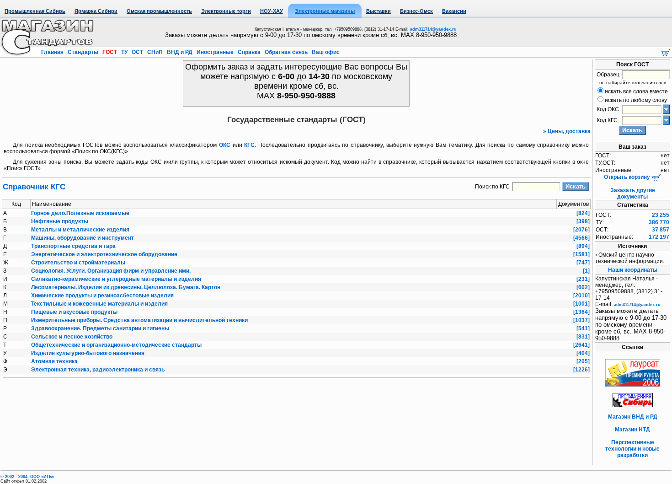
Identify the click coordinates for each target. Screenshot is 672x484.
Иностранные (215, 52)
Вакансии (454, 11)
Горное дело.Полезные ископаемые (80, 213)
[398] (583, 221)
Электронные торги (226, 11)
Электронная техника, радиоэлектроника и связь (98, 369)
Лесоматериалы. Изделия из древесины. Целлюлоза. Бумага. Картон (125, 287)
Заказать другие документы (632, 193)
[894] (583, 246)
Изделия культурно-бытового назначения (87, 353)
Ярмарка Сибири (96, 11)
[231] (583, 279)
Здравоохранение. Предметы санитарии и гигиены (100, 328)
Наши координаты (632, 270)
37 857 (660, 229)
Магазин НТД (632, 429)
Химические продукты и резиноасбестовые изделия (102, 295)
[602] (583, 287)
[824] (583, 213)
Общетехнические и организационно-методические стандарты (116, 345)
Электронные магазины (325, 11)
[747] (583, 262)
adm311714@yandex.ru (433, 29)
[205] (583, 361)
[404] (583, 353)
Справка (249, 52)
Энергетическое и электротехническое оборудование (104, 254)
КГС (249, 145)
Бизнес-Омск (416, 11)
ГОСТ (109, 52)
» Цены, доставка (567, 131)
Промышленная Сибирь (35, 11)
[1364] (581, 312)
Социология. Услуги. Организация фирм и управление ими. (111, 271)
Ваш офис (325, 52)
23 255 (660, 215)
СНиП (155, 52)
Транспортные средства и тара (73, 246)
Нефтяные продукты (59, 221)
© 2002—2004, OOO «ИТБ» (27, 476)
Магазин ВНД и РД (632, 417)
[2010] (581, 295)
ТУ (124, 52)
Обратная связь (286, 52)
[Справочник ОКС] (666, 109)
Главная (53, 52)
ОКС (224, 145)
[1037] (581, 320)
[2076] (581, 229)
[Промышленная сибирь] (633, 405)
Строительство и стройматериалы (78, 262)
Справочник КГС (34, 186)
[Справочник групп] (666, 120)
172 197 (659, 237)
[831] (583, 336)
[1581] (581, 254)
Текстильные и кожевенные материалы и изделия (99, 304)
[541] (583, 328)
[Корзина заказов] (666, 51)
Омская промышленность (159, 11)
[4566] (581, 238)
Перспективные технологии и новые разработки (632, 448)
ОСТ (137, 52)
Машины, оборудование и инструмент (82, 238)
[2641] (581, 345)
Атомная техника (54, 361)
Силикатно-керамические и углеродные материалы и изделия (116, 279)
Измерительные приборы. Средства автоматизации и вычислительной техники (139, 320)
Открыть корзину (627, 177)
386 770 (659, 222)
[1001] (581, 304)
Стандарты (83, 52)
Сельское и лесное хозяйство (71, 336)
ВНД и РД (179, 52)
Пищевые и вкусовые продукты (74, 312)
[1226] (581, 369)
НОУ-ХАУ (271, 11)
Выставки (378, 11)
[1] (586, 271)
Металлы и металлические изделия (80, 229)
